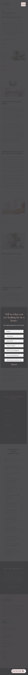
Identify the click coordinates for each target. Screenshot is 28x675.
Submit (14, 364)
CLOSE (23, 4)
